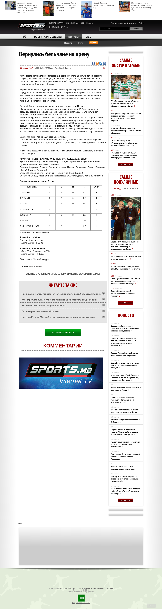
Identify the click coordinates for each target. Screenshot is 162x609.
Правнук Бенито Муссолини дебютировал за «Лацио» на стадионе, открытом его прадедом (123, 342)
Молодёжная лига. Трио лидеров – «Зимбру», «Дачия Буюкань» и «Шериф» (125, 491)
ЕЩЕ (88, 36)
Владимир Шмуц (66, 173)
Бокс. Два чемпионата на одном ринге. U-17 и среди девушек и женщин (125, 365)
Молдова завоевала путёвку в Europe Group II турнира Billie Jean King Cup (141, 6)
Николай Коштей (35, 173)
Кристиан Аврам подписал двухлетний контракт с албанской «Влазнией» (126, 130)
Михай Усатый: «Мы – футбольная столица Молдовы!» (126, 257)
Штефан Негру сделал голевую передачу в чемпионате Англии (125, 410)
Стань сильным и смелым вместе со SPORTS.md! (63, 273)
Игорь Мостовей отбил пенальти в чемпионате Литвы (126, 388)
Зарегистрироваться (118, 23)
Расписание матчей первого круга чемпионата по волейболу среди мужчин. (61, 293)
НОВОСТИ (52, 23)
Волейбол (73, 36)
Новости (68, 42)
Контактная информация (94, 588)
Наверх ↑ (151, 605)
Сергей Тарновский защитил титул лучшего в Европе (103, 5)
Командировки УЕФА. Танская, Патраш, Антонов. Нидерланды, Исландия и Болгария (125, 377)
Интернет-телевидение (38, 30)
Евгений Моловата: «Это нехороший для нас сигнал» (124, 467)
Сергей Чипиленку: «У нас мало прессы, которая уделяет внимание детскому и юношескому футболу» (125, 245)
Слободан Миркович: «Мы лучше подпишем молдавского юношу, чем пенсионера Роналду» (125, 281)
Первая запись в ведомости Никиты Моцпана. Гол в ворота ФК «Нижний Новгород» (124, 431)
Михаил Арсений (94, 123)
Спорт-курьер (36, 266)
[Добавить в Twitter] (100, 63)
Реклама (80, 588)
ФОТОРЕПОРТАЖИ (63, 23)
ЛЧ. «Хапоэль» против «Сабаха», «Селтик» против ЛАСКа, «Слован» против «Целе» (125, 103)
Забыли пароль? (132, 23)
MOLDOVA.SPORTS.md (44, 68)
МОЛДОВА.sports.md (67, 588)
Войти (141, 23)
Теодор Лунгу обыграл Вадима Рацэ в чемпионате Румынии (124, 354)
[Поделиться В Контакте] (104, 63)
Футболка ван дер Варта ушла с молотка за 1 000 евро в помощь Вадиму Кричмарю (65, 6)
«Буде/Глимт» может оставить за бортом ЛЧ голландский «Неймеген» (125, 444)
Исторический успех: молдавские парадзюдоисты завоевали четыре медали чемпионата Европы (126, 117)
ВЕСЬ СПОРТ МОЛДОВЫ (48, 36)
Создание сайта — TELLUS (81, 603)
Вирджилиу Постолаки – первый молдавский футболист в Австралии (125, 456)
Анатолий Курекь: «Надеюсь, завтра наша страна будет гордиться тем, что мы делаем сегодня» (27, 7)
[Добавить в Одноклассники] (97, 63)
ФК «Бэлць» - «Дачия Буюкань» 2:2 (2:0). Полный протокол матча (125, 268)
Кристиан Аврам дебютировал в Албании (125, 420)
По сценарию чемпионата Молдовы (40, 311)
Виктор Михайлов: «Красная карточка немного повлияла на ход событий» (124, 478)
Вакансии (109, 588)
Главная (24, 36)
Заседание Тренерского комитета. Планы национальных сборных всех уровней (125, 328)
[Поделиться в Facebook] (93, 63)
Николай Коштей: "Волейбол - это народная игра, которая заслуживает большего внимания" (59, 317)
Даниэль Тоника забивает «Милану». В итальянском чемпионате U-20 (122, 399)
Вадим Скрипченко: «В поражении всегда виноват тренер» (123, 293)
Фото (80, 42)
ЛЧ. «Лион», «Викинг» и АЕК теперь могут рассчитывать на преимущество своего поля (124, 155)
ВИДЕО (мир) (74, 23)
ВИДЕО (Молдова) (87, 23)
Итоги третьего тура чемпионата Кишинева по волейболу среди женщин (59, 299)
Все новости (125, 164)
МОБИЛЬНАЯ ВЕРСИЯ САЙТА (58, 27)
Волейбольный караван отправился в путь (44, 305)
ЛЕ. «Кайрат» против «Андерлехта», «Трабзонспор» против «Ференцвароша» (124, 142)
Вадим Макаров (27, 137)
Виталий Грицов (28, 106)
